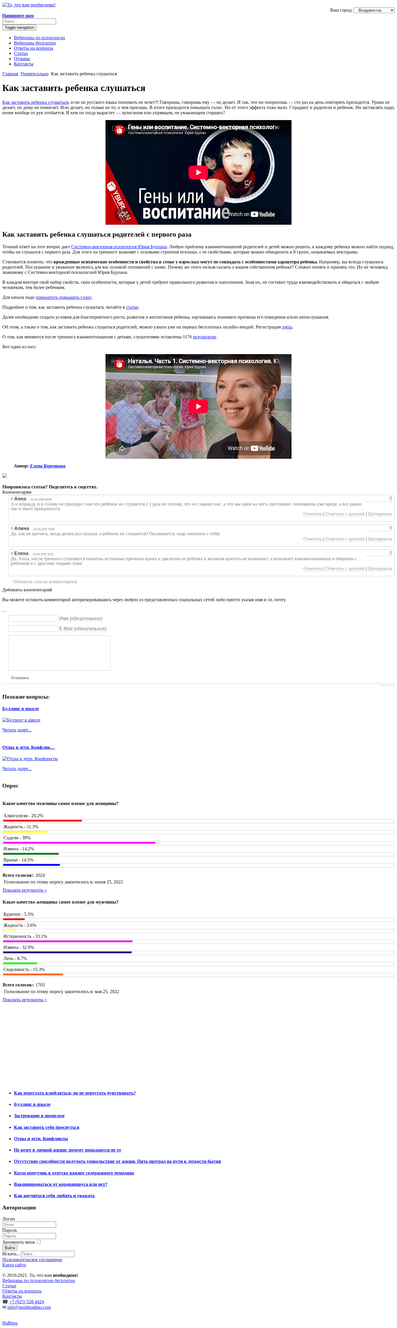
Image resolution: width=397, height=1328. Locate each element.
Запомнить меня (19, 1242)
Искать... (11, 1253)
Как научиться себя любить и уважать (54, 1195)
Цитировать (380, 513)
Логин (8, 1218)
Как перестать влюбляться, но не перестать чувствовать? (75, 1092)
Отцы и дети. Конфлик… (28, 747)
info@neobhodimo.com (29, 1307)
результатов (204, 336)
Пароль (9, 1230)
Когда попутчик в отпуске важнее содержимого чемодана (74, 1172)
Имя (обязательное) (80, 618)
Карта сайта (14, 1264)
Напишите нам (18, 15)
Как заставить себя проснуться (46, 1127)
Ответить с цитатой (345, 513)
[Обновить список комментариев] (35, 492)
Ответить (312, 513)
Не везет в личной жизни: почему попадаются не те (67, 1149)
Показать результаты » (25, 890)
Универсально (34, 73)
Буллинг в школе (20, 708)
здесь (287, 326)
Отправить (20, 678)
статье (132, 307)
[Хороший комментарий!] (366, 498)
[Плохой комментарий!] (371, 498)
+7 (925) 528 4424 (26, 1301)
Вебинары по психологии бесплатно (38, 1280)
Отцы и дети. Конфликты (41, 1138)
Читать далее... (16, 729)
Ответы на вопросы (33, 48)
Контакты (23, 63)
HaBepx (10, 1322)
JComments (387, 685)
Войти (10, 1248)
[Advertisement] (176, 1043)
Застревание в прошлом (39, 1115)
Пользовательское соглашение (32, 1259)
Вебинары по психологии (39, 37)
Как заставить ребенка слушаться (35, 102)
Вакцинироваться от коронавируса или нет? (61, 1184)
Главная (10, 73)
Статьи (21, 53)
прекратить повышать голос (64, 297)
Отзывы (22, 58)
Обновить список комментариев (45, 581)
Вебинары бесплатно (35, 42)
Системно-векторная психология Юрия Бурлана (119, 246)
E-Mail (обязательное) (82, 628)
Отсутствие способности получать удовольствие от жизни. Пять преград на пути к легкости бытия (117, 1161)
